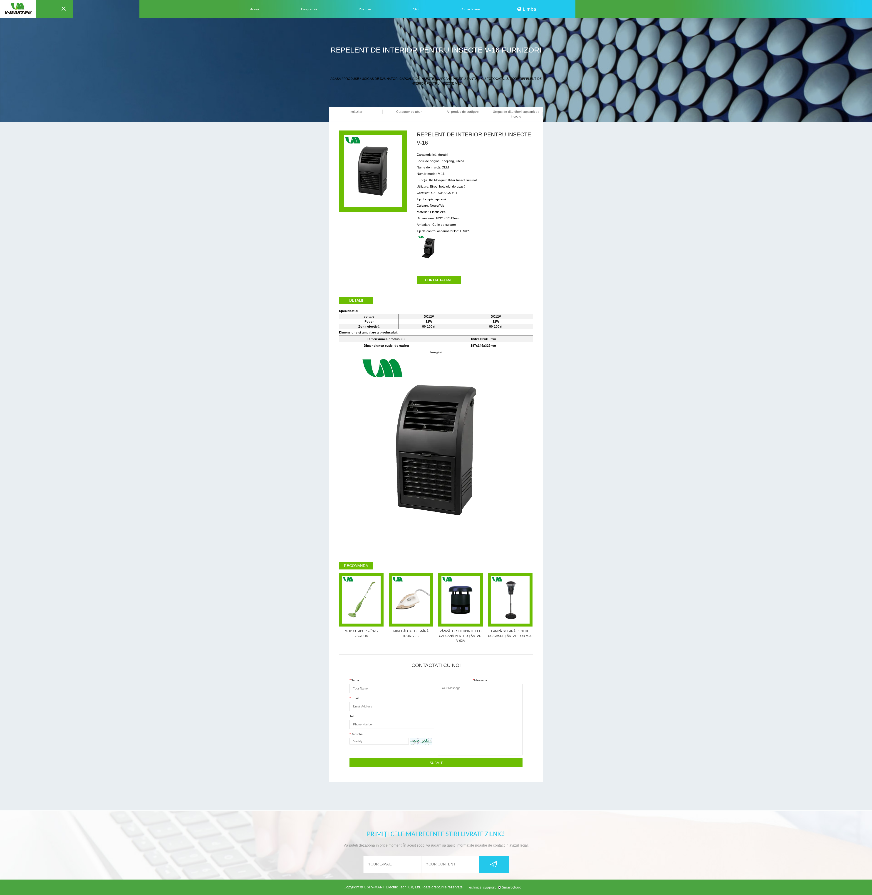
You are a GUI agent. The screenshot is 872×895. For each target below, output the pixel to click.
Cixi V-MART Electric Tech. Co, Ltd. (392, 887)
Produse (365, 9)
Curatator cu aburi (409, 111)
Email (354, 698)
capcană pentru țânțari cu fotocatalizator (477, 78)
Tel (351, 716)
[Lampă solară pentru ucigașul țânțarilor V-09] (510, 600)
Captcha (356, 734)
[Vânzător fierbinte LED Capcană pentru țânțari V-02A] (460, 600)
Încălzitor (355, 111)
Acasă (254, 9)
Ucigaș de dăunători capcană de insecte (398, 78)
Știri (416, 9)
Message (480, 680)
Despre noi (309, 9)
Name (354, 680)
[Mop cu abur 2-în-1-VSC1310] (361, 600)
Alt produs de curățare (463, 111)
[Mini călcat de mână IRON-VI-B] (411, 600)
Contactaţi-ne (470, 9)
